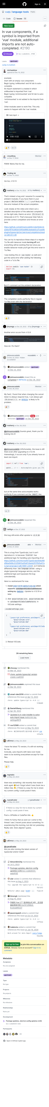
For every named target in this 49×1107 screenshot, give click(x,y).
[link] (25, 54)
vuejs (7, 12)
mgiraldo (10, 775)
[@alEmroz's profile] (4, 740)
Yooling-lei (11, 173)
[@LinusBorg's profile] (4, 157)
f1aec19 (40, 891)
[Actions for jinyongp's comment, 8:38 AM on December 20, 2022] (44, 326)
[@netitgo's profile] (4, 529)
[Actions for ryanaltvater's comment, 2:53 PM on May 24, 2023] (44, 800)
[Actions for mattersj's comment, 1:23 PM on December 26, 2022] (44, 425)
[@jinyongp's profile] (4, 326)
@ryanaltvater (10, 846)
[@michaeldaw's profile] (4, 71)
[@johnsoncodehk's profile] (4, 357)
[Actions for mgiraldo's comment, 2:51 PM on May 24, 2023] (44, 775)
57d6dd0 (40, 703)
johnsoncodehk (13, 355)
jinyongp (10, 326)
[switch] (7, 147)
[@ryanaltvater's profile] (4, 800)
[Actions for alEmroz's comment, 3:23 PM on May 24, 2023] (44, 840)
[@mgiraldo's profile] (4, 775)
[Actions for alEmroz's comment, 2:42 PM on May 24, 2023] (44, 741)
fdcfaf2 (40, 888)
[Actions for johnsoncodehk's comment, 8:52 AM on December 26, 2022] (44, 386)
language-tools (20, 12)
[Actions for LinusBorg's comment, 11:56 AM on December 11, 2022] (44, 156)
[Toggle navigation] (4, 4)
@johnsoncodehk (11, 431)
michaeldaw (12, 70)
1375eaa (40, 922)
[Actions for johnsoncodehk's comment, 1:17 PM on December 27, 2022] (44, 544)
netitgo (10, 529)
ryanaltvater (12, 800)
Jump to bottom (8, 65)
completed (12, 380)
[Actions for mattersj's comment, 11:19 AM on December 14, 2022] (44, 190)
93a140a (40, 936)
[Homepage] (24, 4)
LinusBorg (11, 156)
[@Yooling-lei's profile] (4, 174)
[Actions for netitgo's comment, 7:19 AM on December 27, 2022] (44, 529)
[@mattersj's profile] (4, 190)
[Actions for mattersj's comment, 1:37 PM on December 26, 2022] (44, 443)
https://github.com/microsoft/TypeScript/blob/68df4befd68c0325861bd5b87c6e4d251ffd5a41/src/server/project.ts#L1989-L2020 (24, 563)
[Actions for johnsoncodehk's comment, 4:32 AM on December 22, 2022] (44, 355)
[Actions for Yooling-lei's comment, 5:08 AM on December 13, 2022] (44, 173)
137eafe (40, 734)
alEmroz (10, 741)
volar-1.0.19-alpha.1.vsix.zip (24, 586)
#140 (28, 891)
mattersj (10, 190)
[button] (42, 267)
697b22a (22, 380)
